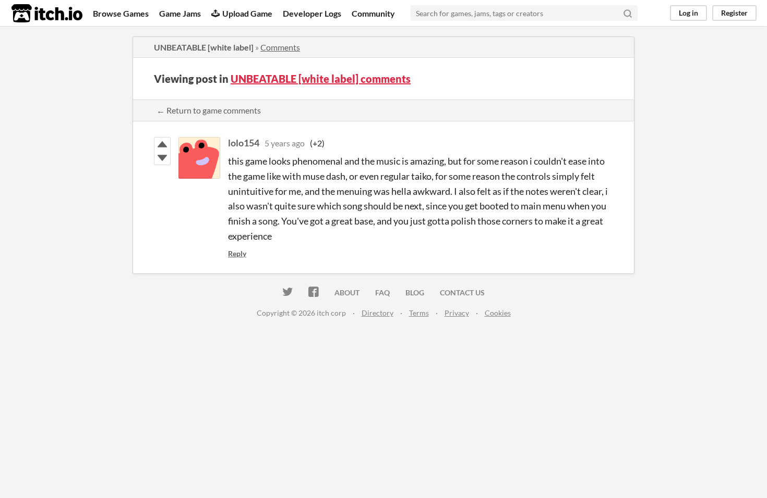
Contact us (462, 292)
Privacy (457, 312)
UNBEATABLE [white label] (204, 47)
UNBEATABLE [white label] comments (321, 78)
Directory (377, 312)
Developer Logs (312, 13)
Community (373, 13)
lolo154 (243, 142)
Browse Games (121, 13)
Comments (280, 47)
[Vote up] (162, 144)
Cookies (498, 312)
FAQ (382, 292)
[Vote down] (162, 158)
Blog (414, 292)
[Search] (628, 13)
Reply (237, 253)
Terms (419, 312)
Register (734, 12)
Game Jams (180, 13)
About (346, 292)
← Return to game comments (209, 110)
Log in (688, 12)
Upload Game (247, 13)
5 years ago (285, 143)
